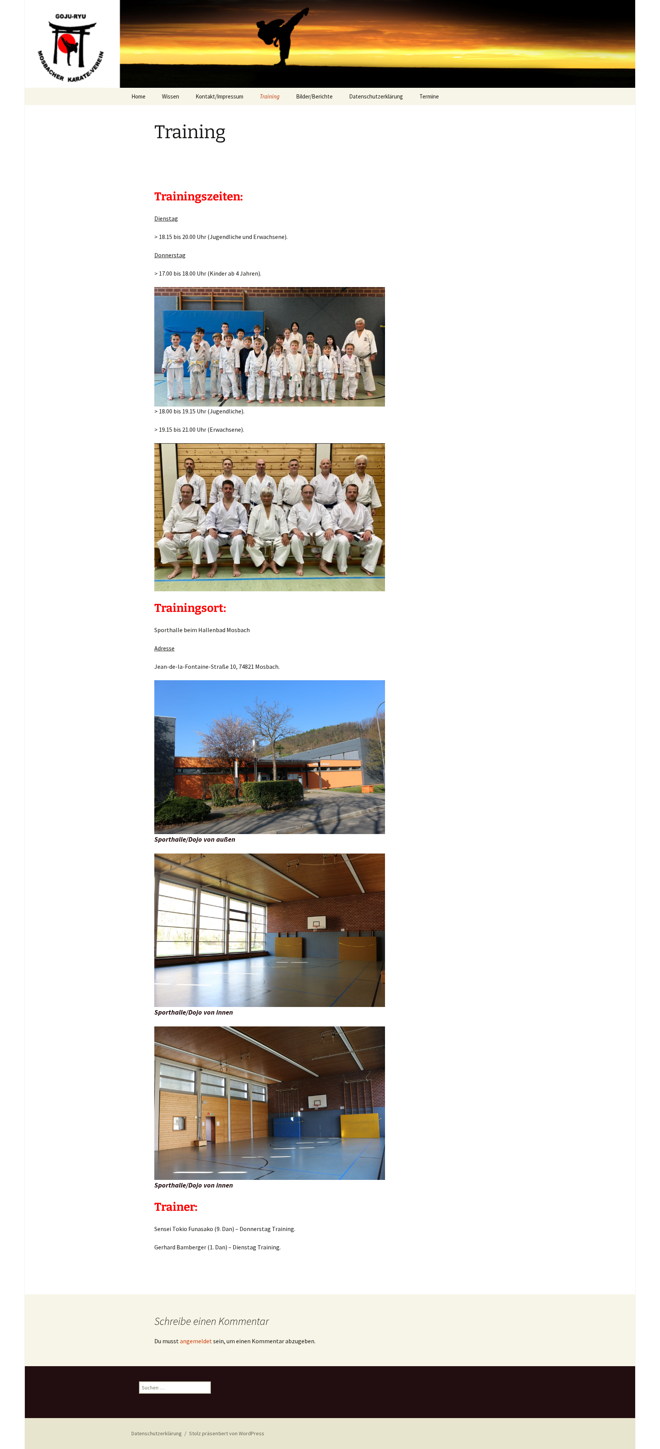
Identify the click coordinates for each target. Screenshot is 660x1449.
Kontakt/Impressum (219, 96)
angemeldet (196, 1341)
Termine (429, 96)
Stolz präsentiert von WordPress (226, 1433)
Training (270, 96)
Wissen (170, 96)
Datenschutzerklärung (376, 96)
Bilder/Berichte (314, 96)
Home (138, 96)
